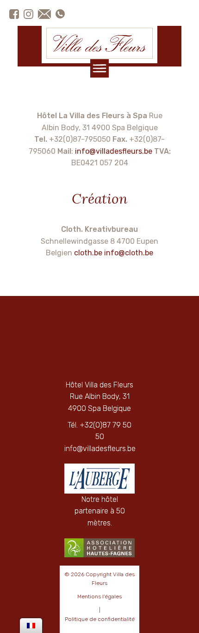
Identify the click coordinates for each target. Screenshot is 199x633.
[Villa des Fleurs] (99, 43)
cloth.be (88, 252)
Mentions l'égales (99, 596)
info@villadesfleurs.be (113, 151)
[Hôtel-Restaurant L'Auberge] (99, 478)
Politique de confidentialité (100, 619)
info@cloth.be (128, 252)
